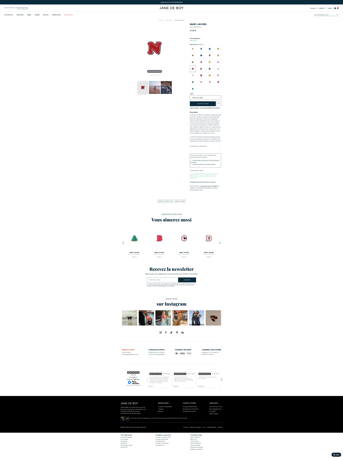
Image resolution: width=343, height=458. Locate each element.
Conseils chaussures (162, 443)
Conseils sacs (159, 445)
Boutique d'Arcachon (189, 411)
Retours (160, 411)
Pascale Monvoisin (126, 445)
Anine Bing (124, 441)
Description (194, 112)
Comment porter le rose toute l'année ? (204, 164)
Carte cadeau (213, 414)
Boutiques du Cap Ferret (190, 409)
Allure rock (193, 439)
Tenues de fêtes (195, 445)
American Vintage (126, 437)
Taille (191, 94)
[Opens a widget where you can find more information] (336, 455)
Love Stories (124, 439)
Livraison (161, 409)
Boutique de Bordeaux (190, 407)
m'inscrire (187, 280)
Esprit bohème (195, 437)
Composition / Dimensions (198, 146)
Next (219, 243)
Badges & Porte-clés (165, 201)
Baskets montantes (196, 449)
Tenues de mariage (196, 447)
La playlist (212, 411)
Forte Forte (124, 447)
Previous (123, 243)
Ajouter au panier (203, 104)
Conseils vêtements (161, 439)
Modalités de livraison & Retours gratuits (202, 182)
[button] (337, 8)
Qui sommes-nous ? (215, 407)
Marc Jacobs (198, 24)
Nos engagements (215, 409)
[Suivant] (175, 47)
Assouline (124, 443)
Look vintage (194, 441)
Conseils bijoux (160, 441)
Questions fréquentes (165, 407)
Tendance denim (195, 443)
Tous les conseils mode (163, 437)
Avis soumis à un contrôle (133, 385)
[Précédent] (133, 47)
